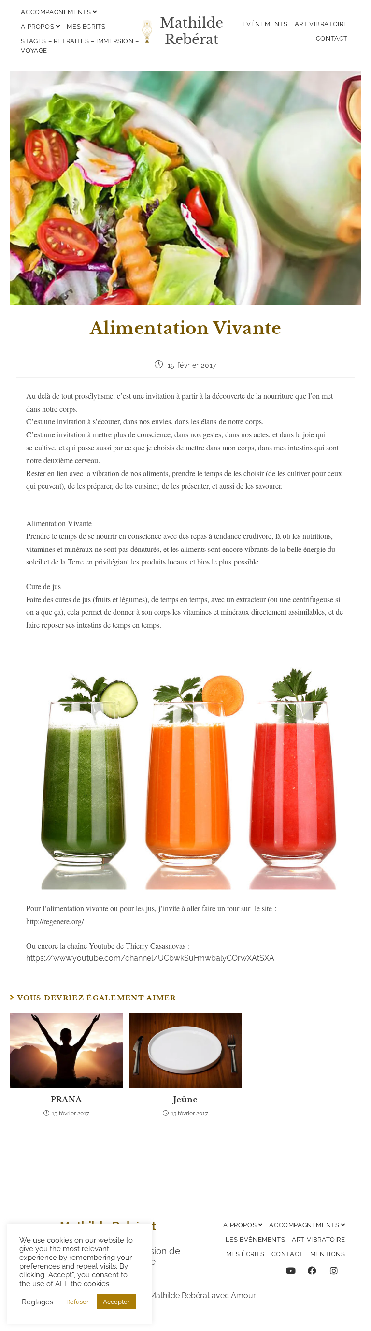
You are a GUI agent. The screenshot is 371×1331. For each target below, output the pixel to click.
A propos (38, 26)
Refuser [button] (77, 1301)
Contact (332, 38)
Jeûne (185, 1099)
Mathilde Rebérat (191, 31)
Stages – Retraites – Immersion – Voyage (80, 45)
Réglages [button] (37, 1302)
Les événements (255, 1239)
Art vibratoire (321, 24)
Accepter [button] (116, 1301)
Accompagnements (57, 11)
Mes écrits (86, 26)
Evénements (265, 24)
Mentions (327, 1254)
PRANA (66, 1099)
